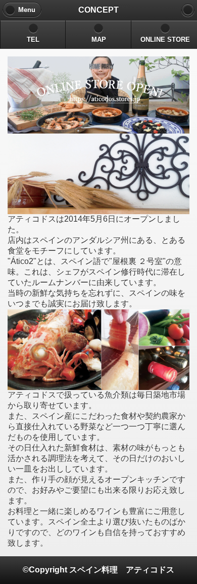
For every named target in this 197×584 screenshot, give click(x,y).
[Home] (187, 10)
